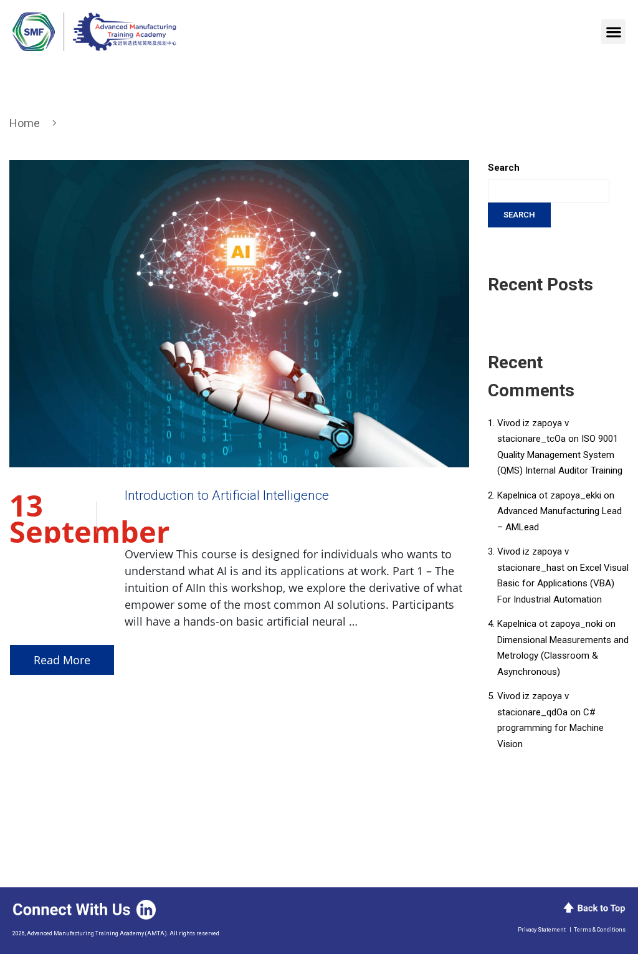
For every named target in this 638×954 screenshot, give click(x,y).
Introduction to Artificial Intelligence (227, 495)
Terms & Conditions (600, 930)
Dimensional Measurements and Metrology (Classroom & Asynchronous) (563, 655)
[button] (613, 31)
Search (504, 167)
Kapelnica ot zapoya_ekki (549, 495)
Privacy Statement (542, 930)
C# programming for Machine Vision (550, 728)
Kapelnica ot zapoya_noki (549, 623)
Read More (62, 659)
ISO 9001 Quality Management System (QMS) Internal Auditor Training (559, 454)
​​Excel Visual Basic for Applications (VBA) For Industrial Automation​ (563, 583)
